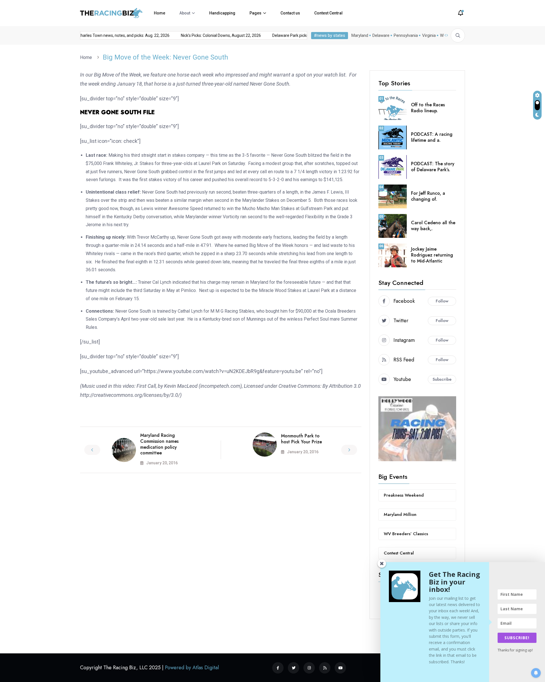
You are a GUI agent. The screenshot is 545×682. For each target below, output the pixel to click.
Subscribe (442, 379)
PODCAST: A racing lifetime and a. (431, 137)
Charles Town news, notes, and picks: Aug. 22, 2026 (117, 35)
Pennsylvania (406, 35)
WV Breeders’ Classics (406, 534)
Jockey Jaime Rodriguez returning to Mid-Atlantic (432, 255)
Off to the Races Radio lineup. (428, 107)
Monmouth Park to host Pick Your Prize (301, 439)
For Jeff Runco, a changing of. (428, 196)
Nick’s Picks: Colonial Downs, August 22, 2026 (214, 35)
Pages (255, 13)
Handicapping (222, 13)
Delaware (380, 35)
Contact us (290, 13)
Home (159, 13)
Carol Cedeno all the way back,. (433, 225)
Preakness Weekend (404, 495)
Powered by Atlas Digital (192, 667)
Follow (442, 301)
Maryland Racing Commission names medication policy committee (159, 444)
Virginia (429, 35)
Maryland (359, 35)
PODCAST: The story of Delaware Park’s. (432, 166)
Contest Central (328, 13)
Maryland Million (400, 514)
